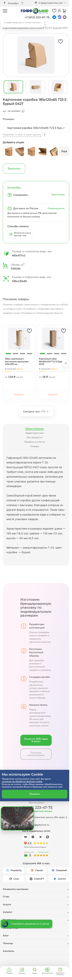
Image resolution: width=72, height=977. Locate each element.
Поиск (34, 973)
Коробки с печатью (60, 974)
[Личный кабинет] (59, 11)
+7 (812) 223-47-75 (37, 17)
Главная (9, 973)
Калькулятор (47, 973)
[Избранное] (54, 11)
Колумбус (13, 3)
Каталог (22, 973)
